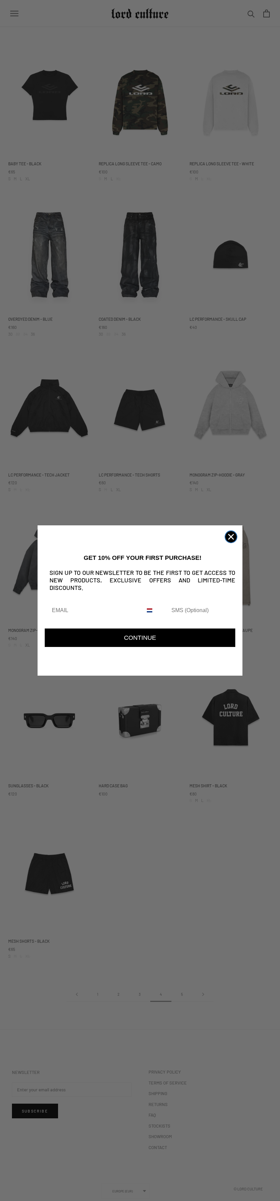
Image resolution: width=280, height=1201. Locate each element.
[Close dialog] (231, 537)
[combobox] (155, 610)
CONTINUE (140, 637)
